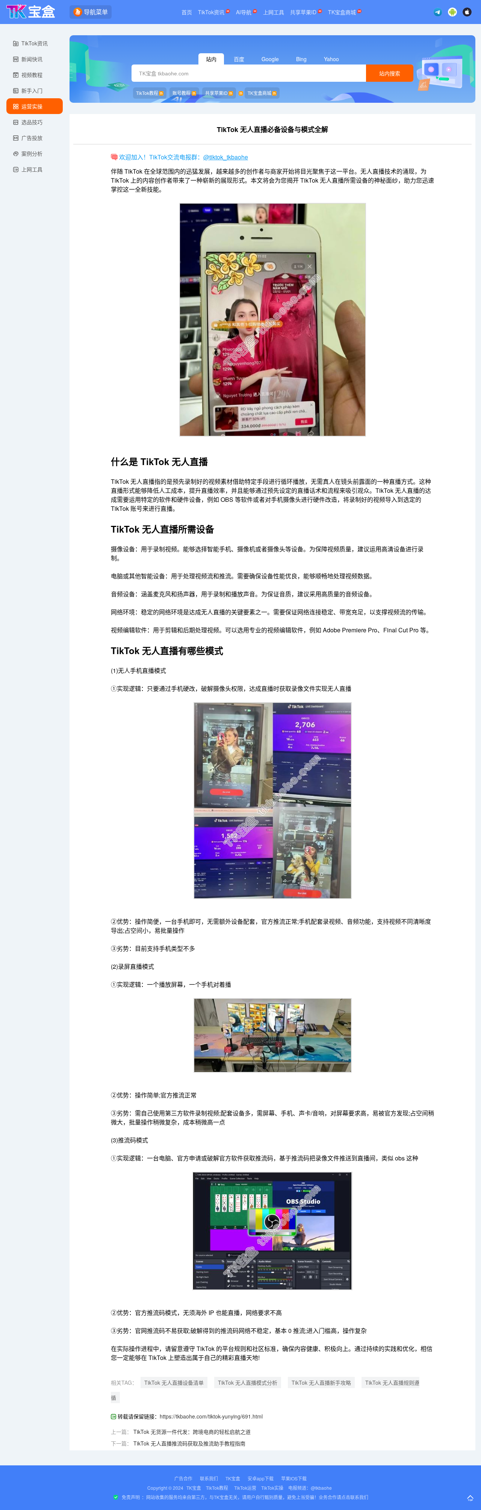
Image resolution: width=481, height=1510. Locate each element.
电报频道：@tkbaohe (310, 1487)
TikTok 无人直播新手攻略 (321, 1382)
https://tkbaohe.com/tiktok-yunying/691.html (211, 1416)
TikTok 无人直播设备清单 (174, 1382)
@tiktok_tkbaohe (225, 157)
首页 (187, 12)
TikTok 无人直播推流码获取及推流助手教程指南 (189, 1443)
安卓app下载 (261, 1478)
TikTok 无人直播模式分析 (247, 1382)
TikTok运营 (245, 1487)
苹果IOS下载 (294, 1478)
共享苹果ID (304, 12)
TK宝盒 (232, 1478)
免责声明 (131, 1497)
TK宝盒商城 (342, 12)
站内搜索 (389, 74)
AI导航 (244, 12)
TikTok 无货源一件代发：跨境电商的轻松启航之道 (192, 1431)
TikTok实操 (272, 1487)
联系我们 (209, 1478)
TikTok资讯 (212, 12)
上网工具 (273, 12)
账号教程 (181, 93)
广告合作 (183, 1478)
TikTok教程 (147, 93)
